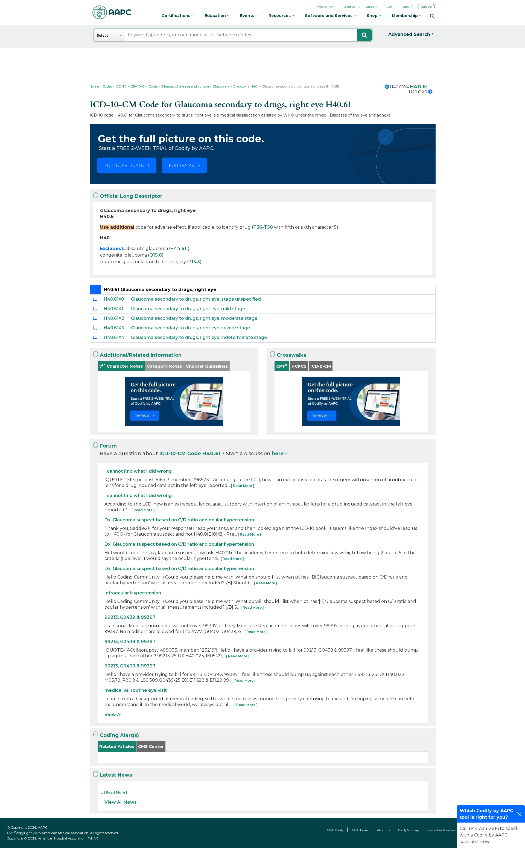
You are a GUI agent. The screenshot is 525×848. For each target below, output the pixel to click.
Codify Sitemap (408, 830)
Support (371, 6)
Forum (108, 446)
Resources (280, 15)
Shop (373, 15)
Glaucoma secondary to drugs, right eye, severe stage (190, 327)
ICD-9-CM (320, 366)
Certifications (176, 15)
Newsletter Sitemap (441, 830)
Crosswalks (291, 355)
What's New (325, 6)
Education (216, 15)
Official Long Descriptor (131, 196)
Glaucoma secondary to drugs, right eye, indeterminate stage (199, 337)
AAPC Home (360, 830)
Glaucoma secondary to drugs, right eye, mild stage (188, 308)
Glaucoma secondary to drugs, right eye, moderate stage (194, 318)
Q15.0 (155, 255)
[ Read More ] (242, 486)
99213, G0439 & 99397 (129, 617)
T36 (257, 227)
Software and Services (329, 15)
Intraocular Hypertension (132, 593)
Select (102, 35)
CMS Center (151, 746)
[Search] (432, 16)
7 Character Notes (121, 366)
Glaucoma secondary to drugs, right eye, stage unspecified (196, 299)
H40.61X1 (113, 308)
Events (247, 15)
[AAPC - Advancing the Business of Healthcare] (112, 12)
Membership (405, 15)
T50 (268, 227)
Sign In (407, 6)
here (278, 454)
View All (113, 714)
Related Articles (116, 746)
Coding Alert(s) (119, 735)
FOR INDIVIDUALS (124, 165)
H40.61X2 (114, 318)
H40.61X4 (114, 337)
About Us (349, 6)
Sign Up (426, 6)
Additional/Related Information (141, 355)
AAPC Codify (334, 830)
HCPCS (299, 366)
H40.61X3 (114, 327)
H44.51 (178, 248)
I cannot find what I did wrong (138, 471)
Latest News (116, 775)
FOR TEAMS (181, 165)
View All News (120, 802)
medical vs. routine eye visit (135, 690)
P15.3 (194, 261)
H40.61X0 (114, 299)
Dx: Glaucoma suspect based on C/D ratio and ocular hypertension (179, 519)
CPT (282, 366)
